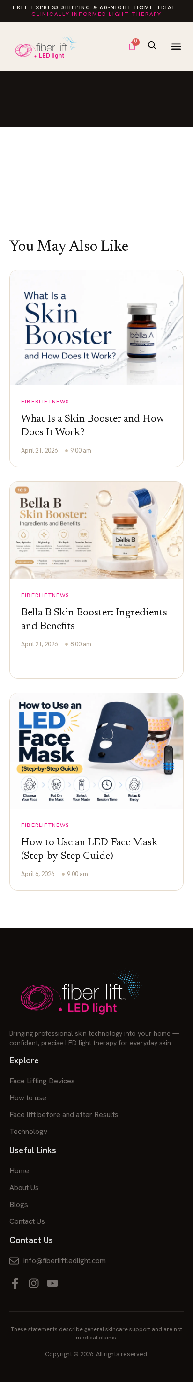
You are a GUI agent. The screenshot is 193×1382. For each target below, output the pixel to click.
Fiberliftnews (45, 401)
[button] (176, 46)
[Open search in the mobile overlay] (152, 45)
